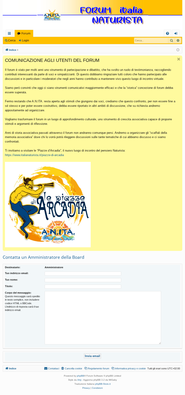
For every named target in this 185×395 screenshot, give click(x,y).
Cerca (12, 40)
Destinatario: (12, 267)
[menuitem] (167, 33)
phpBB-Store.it (103, 384)
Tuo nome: (11, 279)
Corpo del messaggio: (18, 292)
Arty (79, 380)
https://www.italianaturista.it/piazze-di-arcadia (34, 155)
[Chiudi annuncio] (178, 59)
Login (25, 40)
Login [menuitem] (176, 34)
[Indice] (92, 15)
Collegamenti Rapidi (10, 34)
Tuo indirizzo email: (16, 273)
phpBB (80, 376)
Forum (25, 33)
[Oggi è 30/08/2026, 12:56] (177, 50)
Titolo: (9, 286)
